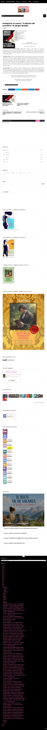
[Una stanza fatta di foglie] (4, 377)
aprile (4, 599)
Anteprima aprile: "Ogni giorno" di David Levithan (13, 692)
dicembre (5, 587)
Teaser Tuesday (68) (7, 706)
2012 (3, 724)
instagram (24, 154)
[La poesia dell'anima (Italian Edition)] (4, 397)
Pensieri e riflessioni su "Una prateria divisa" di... (13, 613)
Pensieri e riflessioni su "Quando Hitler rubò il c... (13, 713)
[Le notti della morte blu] (35, 397)
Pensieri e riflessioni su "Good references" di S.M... (13, 655)
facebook (42, 120)
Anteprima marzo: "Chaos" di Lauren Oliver (12, 687)
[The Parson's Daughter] (19, 397)
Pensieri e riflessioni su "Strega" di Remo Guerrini (13, 709)
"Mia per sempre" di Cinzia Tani (9, 662)
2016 (3, 581)
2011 (3, 725)
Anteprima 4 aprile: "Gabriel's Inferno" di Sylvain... (13, 658)
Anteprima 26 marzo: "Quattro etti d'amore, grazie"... (14, 625)
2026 (3, 565)
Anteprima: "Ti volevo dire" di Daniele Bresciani (12, 653)
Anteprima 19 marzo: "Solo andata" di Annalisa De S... (14, 684)
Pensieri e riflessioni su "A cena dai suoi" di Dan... (13, 704)
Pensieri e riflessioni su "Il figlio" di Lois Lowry (12, 644)
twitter (24, 159)
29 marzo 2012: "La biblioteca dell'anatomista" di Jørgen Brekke (23, 104)
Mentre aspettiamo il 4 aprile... (9, 619)
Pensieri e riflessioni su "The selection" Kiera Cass (13, 617)
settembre (5, 591)
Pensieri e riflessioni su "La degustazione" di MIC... (13, 659)
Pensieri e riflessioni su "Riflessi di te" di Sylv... (12, 681)
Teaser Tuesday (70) (7, 652)
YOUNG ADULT (24, 1)
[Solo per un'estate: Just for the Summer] (26, 397)
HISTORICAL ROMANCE (10, 1)
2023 (3, 570)
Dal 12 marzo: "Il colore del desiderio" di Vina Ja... (13, 667)
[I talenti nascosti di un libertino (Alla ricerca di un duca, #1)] (15, 397)
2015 (3, 582)
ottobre (5, 590)
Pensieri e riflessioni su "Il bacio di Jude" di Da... (12, 628)
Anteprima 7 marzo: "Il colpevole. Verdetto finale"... (13, 707)
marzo (4, 601)
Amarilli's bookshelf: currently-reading (11, 372)
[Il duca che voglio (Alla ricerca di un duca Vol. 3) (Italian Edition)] (10, 397)
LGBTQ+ (29, 1)
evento (17, 172)
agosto (4, 593)
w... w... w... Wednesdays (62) (9, 701)
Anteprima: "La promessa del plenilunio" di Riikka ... (13, 607)
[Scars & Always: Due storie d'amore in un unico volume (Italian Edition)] (17, 397)
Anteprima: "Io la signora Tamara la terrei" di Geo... (13, 664)
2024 (3, 568)
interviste (24, 172)
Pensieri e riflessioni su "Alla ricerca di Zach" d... (13, 639)
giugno (4, 596)
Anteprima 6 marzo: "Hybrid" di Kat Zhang (11, 703)
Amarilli (8, 414)
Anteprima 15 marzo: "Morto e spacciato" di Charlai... (14, 686)
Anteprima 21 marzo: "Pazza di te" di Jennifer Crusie (14, 669)
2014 (3, 584)
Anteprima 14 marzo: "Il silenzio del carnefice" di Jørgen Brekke (7, 104)
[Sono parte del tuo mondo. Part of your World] (24, 397)
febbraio (5, 720)
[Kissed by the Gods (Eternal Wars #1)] (6, 397)
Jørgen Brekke (18, 20)
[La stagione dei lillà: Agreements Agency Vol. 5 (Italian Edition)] (39, 397)
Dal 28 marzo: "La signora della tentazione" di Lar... (13, 605)
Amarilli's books (7, 392)
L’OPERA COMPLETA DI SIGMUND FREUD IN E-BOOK (13, 647)
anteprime (7, 20)
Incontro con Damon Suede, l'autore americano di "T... (14, 718)
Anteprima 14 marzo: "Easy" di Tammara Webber (13, 696)
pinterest (24, 157)
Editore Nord (12, 20)
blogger (37, 120)
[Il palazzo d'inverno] (33, 397)
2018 (3, 578)
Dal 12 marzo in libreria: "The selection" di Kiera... (13, 672)
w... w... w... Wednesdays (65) (9, 614)
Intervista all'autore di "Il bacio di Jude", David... (13, 624)
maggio (5, 598)
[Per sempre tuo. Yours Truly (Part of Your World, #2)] (28, 397)
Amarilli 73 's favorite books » (39, 402)
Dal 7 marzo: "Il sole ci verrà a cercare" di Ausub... (13, 631)
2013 (3, 585)
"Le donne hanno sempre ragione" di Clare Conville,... (14, 661)
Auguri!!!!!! (5, 602)
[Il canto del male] (31, 397)
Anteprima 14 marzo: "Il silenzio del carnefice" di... (13, 673)
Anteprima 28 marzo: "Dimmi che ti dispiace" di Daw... (14, 610)
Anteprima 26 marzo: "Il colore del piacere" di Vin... (13, 627)
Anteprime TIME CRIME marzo (9, 611)
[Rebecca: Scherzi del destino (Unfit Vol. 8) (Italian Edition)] (6, 400)
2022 (3, 571)
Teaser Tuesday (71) (7, 621)
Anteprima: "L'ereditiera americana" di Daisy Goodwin (14, 630)
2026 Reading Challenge (9, 413)
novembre (5, 588)
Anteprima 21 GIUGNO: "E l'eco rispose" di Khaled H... (14, 636)
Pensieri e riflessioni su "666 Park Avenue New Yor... (13, 712)
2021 (3, 573)
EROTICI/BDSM (35, 1)
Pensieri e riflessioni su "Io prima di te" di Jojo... (12, 670)
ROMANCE (3, 1)
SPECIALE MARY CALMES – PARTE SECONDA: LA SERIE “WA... (15, 675)
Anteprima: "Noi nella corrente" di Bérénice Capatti (13, 648)
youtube (24, 161)
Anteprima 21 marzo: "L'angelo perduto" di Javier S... (14, 656)
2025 (3, 567)
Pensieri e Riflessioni (7, 172)
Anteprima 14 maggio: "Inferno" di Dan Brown (12, 638)
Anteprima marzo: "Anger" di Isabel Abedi (11, 690)
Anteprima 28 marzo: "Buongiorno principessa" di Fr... (14, 693)
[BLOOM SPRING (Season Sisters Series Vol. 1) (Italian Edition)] (8, 397)
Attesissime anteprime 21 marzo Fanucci (11, 678)
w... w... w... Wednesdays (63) (9, 676)
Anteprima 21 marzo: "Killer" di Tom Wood (11, 641)
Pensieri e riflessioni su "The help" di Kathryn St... (13, 695)
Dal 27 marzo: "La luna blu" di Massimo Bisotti (12, 616)
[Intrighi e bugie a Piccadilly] (42, 397)
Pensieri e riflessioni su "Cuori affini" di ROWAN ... (13, 622)
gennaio (5, 722)
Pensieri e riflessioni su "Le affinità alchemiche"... (13, 682)
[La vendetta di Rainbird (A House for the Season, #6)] (4, 400)
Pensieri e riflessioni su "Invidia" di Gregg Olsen (13, 608)
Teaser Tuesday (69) (7, 679)
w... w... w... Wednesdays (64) (9, 645)
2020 (3, 575)
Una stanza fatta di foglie (10, 374)
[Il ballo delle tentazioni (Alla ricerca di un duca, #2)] (13, 397)
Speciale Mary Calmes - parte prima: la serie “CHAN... (14, 699)
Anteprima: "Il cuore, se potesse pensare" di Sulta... (13, 665)
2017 (3, 579)
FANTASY (18, 1)
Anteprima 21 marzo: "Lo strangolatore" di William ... (14, 642)
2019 (3, 576)
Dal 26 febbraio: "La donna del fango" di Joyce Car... (13, 715)
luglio (4, 594)
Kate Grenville (8, 375)
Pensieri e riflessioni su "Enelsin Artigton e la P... (13, 716)
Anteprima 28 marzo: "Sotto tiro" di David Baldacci (13, 604)
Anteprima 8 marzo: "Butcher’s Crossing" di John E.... (14, 710)
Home (3, 20)
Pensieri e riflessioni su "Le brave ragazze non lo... (13, 650)
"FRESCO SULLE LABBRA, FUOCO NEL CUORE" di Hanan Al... (14, 698)
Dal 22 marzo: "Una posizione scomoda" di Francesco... (14, 635)
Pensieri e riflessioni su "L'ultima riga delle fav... (13, 689)
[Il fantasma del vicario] (37, 397)
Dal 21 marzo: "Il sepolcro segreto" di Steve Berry (13, 633)
